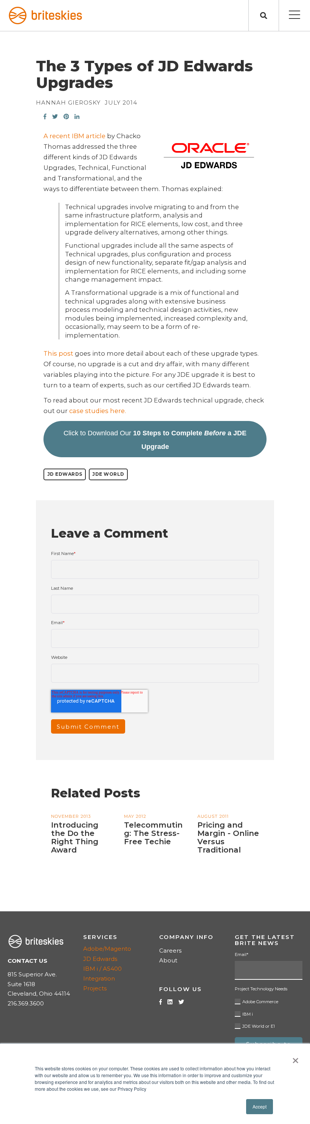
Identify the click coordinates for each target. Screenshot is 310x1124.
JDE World (108, 474)
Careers (170, 950)
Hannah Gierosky (68, 102)
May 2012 (135, 816)
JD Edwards (64, 474)
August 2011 (213, 816)
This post (58, 353)
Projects (95, 988)
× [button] (295, 1058)
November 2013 (71, 816)
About (168, 960)
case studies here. (97, 411)
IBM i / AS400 (102, 968)
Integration (99, 978)
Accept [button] (260, 1106)
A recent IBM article (74, 136)
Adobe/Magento (107, 948)
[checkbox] (268, 1012)
